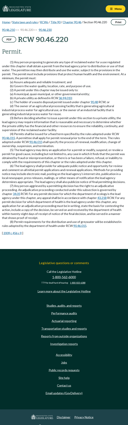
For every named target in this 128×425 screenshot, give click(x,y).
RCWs (44, 22)
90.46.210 (8, 30)
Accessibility (64, 355)
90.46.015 (8, 138)
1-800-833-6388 (77, 283)
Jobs (64, 362)
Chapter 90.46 (72, 22)
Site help (64, 378)
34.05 (16, 194)
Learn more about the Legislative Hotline (64, 291)
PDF (9, 39)
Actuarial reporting (64, 321)
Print (118, 22)
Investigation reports (64, 344)
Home (6, 22)
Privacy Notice (84, 417)
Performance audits (64, 313)
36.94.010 (65, 98)
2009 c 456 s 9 (12, 233)
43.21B (102, 198)
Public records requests (64, 370)
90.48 (94, 102)
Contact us (64, 385)
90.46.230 (45, 30)
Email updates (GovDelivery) (64, 393)
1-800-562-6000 (64, 277)
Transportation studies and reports (64, 328)
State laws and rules (25, 22)
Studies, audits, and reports (64, 305)
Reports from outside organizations (64, 336)
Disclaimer (63, 417)
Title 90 (55, 22)
